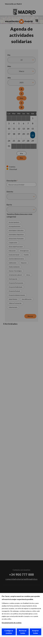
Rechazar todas (23, 631)
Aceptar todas (35, 631)
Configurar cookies (8, 631)
